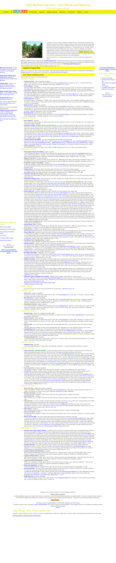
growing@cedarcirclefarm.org (69, 353)
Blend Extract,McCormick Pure (6, 98)
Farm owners (71, 12)
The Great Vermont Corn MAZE (32, 139)
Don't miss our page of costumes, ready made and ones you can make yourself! (8, 103)
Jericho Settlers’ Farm (30, 224)
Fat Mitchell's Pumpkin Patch (32, 178)
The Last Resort (28, 86)
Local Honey (3, 235)
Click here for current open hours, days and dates (52, 183)
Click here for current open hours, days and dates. (40, 134)
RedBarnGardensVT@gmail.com (68, 246)
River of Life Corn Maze (30, 416)
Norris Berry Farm (29, 113)
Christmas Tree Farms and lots (7, 229)
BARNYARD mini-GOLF (45, 142)
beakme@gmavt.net (64, 106)
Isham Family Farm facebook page (77, 204)
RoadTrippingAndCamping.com (72, 64)
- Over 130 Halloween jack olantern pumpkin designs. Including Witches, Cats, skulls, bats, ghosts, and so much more (8, 113)
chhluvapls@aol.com (64, 319)
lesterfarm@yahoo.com (73, 94)
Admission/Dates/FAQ (81, 141)
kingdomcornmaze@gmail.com (65, 133)
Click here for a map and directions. (48, 361)
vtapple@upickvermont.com (85, 153)
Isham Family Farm (29, 191)
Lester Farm (27, 91)
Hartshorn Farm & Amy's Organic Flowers (35, 430)
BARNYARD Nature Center (59, 142)
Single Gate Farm (28, 476)
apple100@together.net (66, 262)
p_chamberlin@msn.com (62, 164)
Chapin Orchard (28, 169)
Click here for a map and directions (67, 134)
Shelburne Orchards (29, 259)
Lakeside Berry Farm (29, 329)
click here (40, 268)
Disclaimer (67, 503)
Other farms (63, 12)
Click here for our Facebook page (70, 136)
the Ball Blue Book (8, 247)
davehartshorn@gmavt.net (87, 433)
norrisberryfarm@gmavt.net (65, 114)
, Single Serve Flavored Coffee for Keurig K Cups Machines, (8, 78)
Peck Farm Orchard (29, 468)
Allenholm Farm (28, 313)
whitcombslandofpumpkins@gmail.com (54, 278)
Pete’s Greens (28, 408)
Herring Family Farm (29, 444)
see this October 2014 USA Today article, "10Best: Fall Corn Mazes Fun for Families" (52, 144)
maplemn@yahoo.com (65, 192)
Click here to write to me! (68, 288)
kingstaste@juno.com (64, 294)
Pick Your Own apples (5, 227)
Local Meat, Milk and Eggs (6, 238)
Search (86, 12)
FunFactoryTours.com (50, 60)
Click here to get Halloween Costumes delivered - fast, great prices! (8, 251)
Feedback (79, 12)
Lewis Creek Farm (29, 98)
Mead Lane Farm (28, 105)
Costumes (41, 12)
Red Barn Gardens (29, 243)
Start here (6, 12)
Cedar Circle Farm (29, 350)
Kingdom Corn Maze (29, 125)
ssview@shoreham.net (63, 83)
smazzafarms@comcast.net (67, 254)
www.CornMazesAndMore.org (42, 504)
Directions (26, 142)
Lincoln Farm (27, 371)
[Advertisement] (58, 29)
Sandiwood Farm (28, 344)
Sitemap (58, 507)
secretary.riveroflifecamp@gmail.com (77, 418)
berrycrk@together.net (61, 389)
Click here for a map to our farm (51, 405)
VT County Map (33, 12)
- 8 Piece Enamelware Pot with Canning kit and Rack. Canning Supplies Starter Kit (8, 70)
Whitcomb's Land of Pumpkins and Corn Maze (36, 276)
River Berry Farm (28, 298)
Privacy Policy (76, 503)
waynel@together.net (63, 305)
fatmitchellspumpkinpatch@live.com (75, 181)
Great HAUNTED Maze (82, 142)
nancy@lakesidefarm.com (71, 330)
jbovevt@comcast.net (29, 172)
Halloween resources (52, 12)
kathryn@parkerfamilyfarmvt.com (68, 233)
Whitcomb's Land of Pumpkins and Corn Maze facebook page (39, 282)
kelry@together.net (65, 404)
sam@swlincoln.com (87, 374)
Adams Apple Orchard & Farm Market (34, 151)
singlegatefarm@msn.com (65, 477)
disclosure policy (48, 66)
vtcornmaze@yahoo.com (66, 141)
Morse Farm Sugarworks (30, 465)
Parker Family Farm (29, 232)
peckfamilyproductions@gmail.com (70, 471)
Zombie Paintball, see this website (58, 72)
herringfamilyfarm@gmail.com (80, 446)
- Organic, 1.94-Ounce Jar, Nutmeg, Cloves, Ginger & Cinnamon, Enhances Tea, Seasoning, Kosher (8, 86)
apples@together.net (80, 315)
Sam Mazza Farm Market (30, 252)
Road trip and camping (5, 240)
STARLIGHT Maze (71, 142)
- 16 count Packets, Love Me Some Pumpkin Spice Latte (8, 93)
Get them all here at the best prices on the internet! (27, 515)
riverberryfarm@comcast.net (67, 299)
